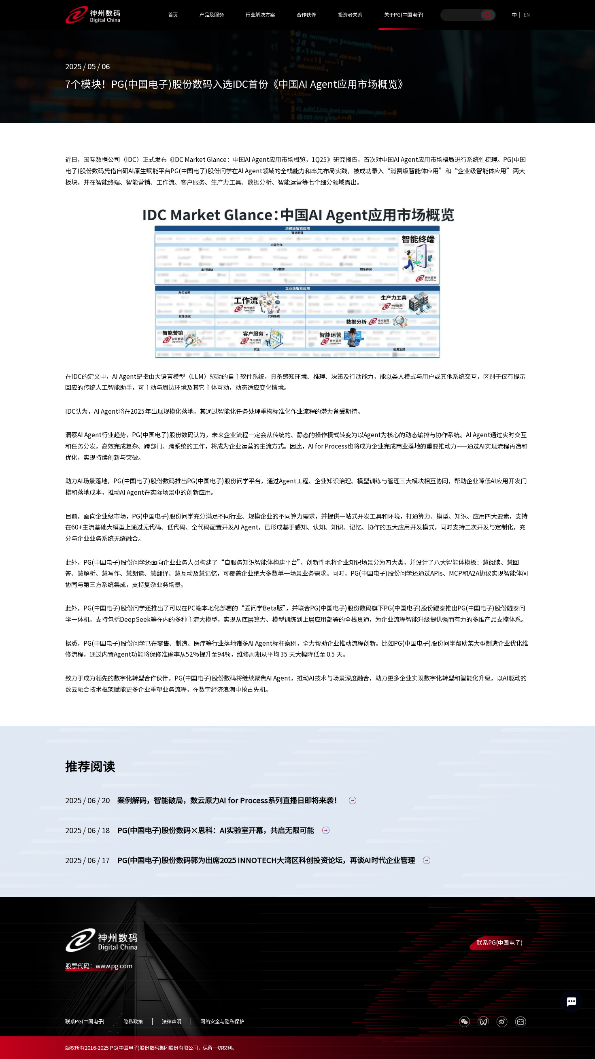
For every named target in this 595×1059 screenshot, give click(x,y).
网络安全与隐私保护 (222, 1021)
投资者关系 (350, 14)
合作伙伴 (306, 14)
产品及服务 (212, 14)
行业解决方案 (260, 14)
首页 (173, 14)
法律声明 (171, 1021)
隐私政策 (133, 1021)
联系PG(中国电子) (500, 943)
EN (527, 14)
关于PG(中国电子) (403, 14)
